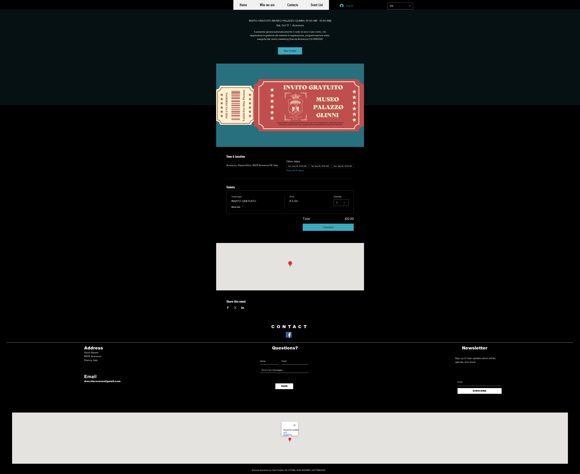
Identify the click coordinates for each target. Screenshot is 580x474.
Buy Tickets (290, 51)
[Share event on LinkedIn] (242, 307)
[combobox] (341, 202)
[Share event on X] (235, 307)
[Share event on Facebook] (227, 307)
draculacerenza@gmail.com (102, 381)
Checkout (328, 227)
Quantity (338, 196)
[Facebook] (289, 335)
